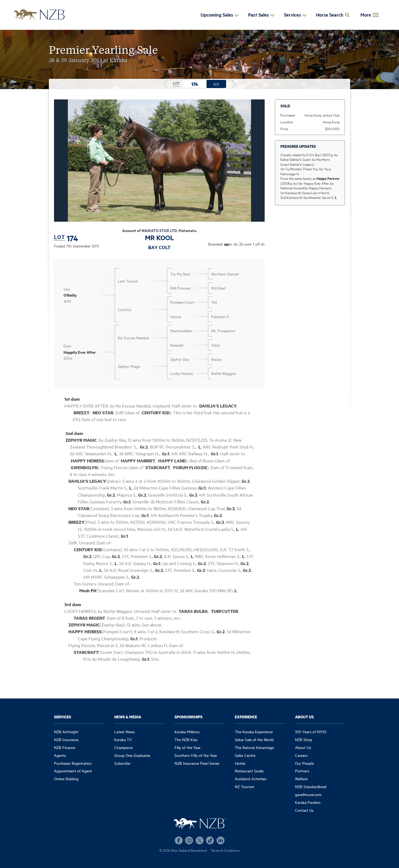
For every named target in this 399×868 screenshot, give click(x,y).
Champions (123, 747)
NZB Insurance (66, 739)
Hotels (240, 763)
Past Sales (258, 14)
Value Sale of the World (254, 739)
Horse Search (329, 14)
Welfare (301, 778)
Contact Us (304, 810)
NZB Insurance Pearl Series (197, 763)
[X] (200, 840)
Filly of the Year (188, 747)
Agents (60, 755)
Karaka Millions (187, 731)
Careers (301, 755)
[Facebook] (179, 840)
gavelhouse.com (308, 794)
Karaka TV (123, 739)
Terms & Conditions (225, 850)
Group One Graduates (132, 755)
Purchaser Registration (73, 763)
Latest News (124, 731)
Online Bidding (66, 778)
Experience (246, 717)
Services (292, 14)
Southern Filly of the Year (196, 755)
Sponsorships (188, 717)
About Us (304, 717)
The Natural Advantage (254, 747)
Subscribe (122, 763)
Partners (302, 770)
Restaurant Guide (249, 770)
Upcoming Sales (217, 14)
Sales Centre (245, 755)
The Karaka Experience (254, 731)
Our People (304, 763)
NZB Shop (303, 739)
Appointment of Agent (73, 770)
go (216, 83)
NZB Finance (64, 747)
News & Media (127, 717)
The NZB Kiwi (186, 739)
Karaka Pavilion (308, 802)
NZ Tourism (244, 786)
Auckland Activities (250, 778)
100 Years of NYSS (311, 731)
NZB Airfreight (66, 731)
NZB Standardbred (310, 786)
